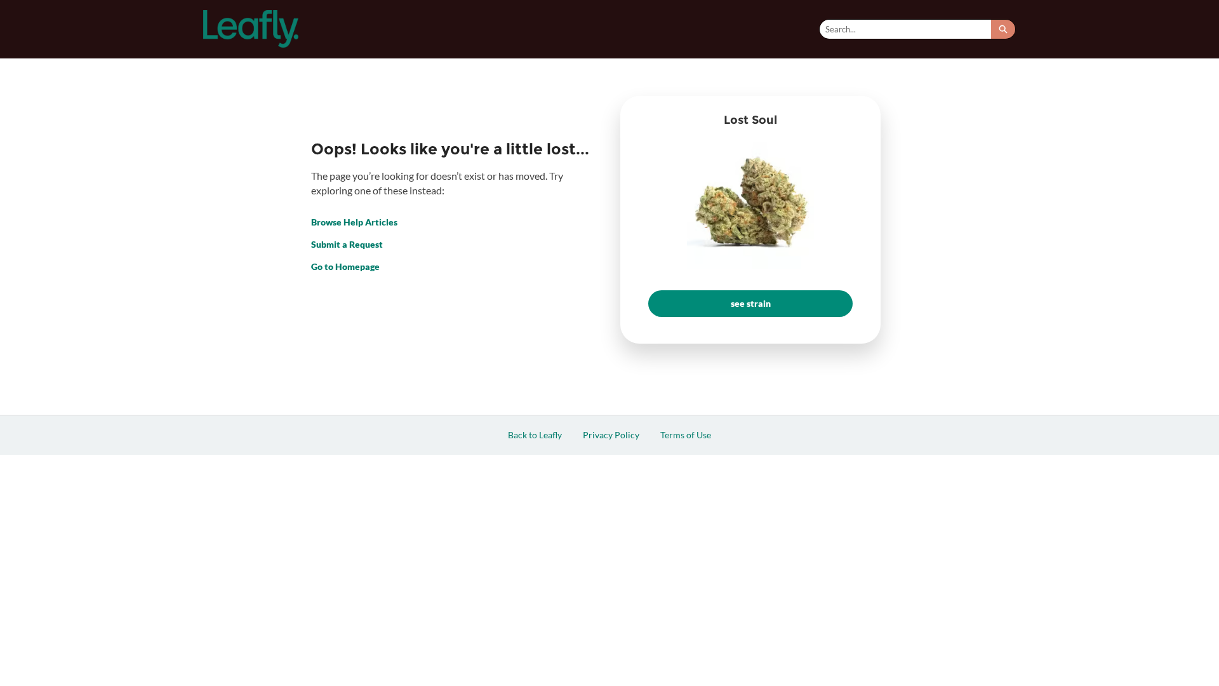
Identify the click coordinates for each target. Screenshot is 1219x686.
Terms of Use (685, 434)
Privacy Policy (611, 434)
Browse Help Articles (354, 222)
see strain (751, 303)
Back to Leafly (535, 434)
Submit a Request (347, 244)
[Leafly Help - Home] (250, 29)
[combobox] (905, 29)
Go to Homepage (345, 266)
